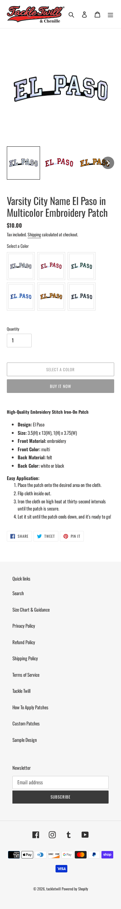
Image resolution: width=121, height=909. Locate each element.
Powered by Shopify (75, 888)
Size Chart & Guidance (31, 609)
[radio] (21, 266)
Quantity (13, 329)
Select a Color (18, 246)
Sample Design (24, 739)
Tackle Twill (21, 690)
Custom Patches (26, 723)
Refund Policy (23, 642)
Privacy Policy (23, 625)
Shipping (34, 234)
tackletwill (53, 888)
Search (18, 593)
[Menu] (110, 14)
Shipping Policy (25, 658)
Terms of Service (25, 674)
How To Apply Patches (30, 707)
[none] (23, 163)
